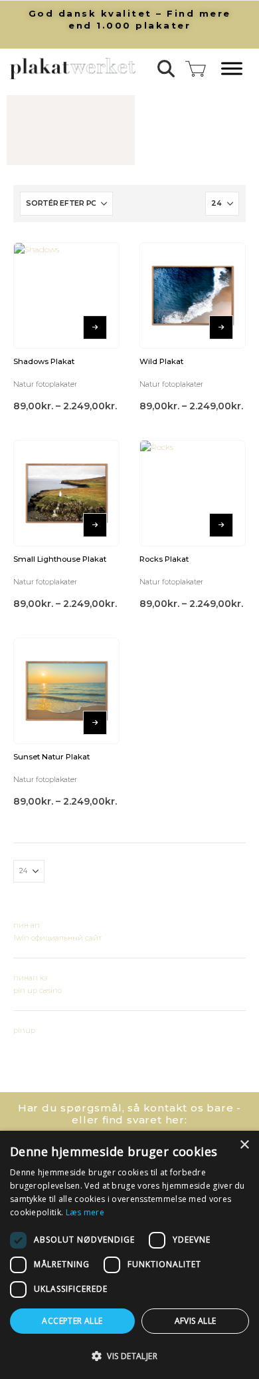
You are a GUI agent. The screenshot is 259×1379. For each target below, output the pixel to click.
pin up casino (37, 990)
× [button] (244, 1145)
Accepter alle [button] (72, 1320)
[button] (166, 68)
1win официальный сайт (57, 937)
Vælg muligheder (95, 327)
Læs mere (85, 1212)
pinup (24, 1030)
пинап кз (30, 977)
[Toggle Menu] (231, 69)
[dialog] (129, 1255)
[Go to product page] (66, 295)
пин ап (26, 925)
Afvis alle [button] (195, 1320)
